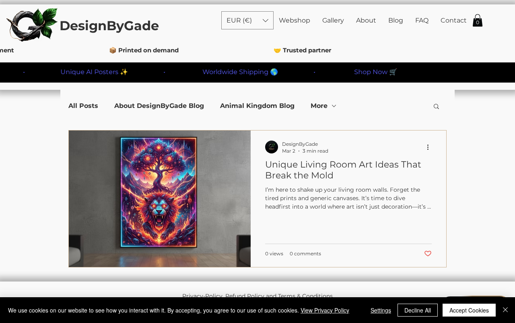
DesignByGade (109, 25)
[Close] (505, 310)
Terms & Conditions (305, 296)
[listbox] (247, 20)
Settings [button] (381, 310)
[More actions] (430, 147)
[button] (477, 20)
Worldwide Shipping (227, 72)
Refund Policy (244, 296)
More (319, 106)
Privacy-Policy (202, 296)
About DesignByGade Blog (159, 106)
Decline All (417, 310)
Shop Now (362, 72)
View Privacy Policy (325, 310)
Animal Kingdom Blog (257, 106)
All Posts (83, 106)
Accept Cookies (469, 310)
